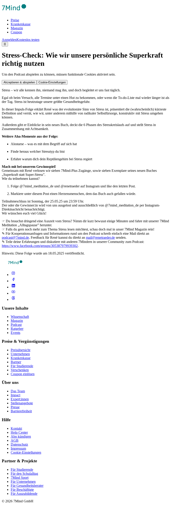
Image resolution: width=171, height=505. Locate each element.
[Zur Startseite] (14, 12)
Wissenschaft (20, 317)
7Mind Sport (19, 477)
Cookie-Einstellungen (52, 82)
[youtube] (13, 293)
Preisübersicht (20, 350)
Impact (15, 395)
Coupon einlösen (23, 374)
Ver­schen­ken (20, 370)
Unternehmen (20, 354)
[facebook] (13, 281)
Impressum (18, 448)
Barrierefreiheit (21, 411)
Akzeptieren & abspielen (19, 82)
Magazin (17, 28)
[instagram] (13, 275)
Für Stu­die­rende (22, 469)
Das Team (18, 391)
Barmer (16, 362)
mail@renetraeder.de (100, 237)
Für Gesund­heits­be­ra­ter (27, 485)
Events (15, 333)
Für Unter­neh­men (23, 481)
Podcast (16, 325)
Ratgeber (17, 329)
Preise (15, 20)
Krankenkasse (21, 24)
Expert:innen (20, 399)
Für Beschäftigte (22, 489)
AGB (14, 440)
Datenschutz (19, 444)
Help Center (19, 432)
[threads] (13, 299)
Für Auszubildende (24, 493)
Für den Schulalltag (24, 473)
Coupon (16, 32)
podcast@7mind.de (15, 237)
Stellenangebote (22, 403)
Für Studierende (22, 366)
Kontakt (16, 428)
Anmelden (9, 40)
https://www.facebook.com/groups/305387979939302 (40, 246)
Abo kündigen (21, 436)
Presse (15, 407)
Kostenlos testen (27, 40)
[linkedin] (13, 287)
